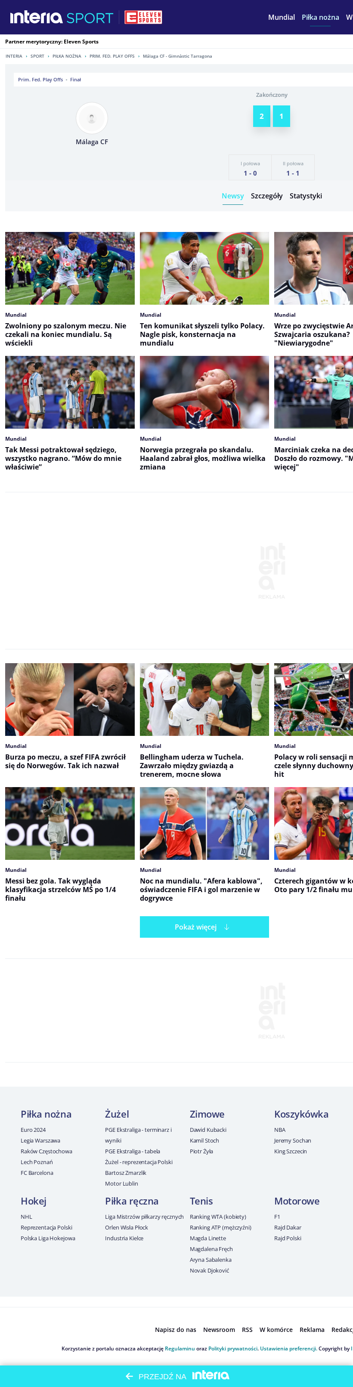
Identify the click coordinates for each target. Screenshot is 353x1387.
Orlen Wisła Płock (126, 1227)
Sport (37, 56)
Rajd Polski (287, 1238)
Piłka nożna (67, 56)
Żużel (117, 1113)
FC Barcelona (37, 1173)
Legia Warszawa (40, 1140)
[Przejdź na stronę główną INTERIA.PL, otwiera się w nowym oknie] (36, 17)
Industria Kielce (124, 1238)
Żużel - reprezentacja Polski (138, 1162)
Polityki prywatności (232, 1348)
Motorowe (296, 1200)
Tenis (201, 1200)
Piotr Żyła (202, 1151)
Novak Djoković (209, 1270)
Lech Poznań (37, 1162)
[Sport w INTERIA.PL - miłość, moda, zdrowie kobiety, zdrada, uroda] (90, 17)
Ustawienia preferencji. (288, 1348)
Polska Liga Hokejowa (48, 1238)
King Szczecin (290, 1151)
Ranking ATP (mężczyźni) (220, 1227)
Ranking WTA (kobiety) (218, 1216)
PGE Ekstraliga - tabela (132, 1151)
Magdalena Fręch (211, 1249)
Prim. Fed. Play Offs (112, 56)
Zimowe (207, 1113)
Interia (14, 56)
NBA (279, 1130)
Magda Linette (208, 1238)
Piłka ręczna (132, 1200)
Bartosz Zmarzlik (125, 1173)
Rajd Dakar (287, 1227)
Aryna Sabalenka (211, 1259)
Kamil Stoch (205, 1140)
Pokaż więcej (196, 927)
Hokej (33, 1200)
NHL (26, 1216)
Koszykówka (301, 1113)
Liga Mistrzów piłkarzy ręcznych (144, 1216)
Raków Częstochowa (46, 1151)
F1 (277, 1216)
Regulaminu (180, 1348)
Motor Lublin (121, 1183)
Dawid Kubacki (208, 1130)
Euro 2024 (33, 1130)
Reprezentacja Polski (46, 1227)
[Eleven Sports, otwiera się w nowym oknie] (143, 17)
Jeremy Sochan (292, 1140)
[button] (320, 17)
